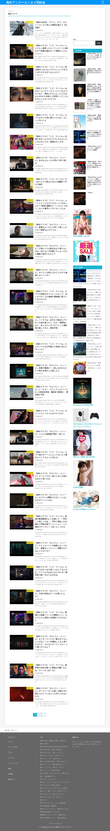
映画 (9, 768)
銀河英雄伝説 (62, 817)
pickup (63, 740)
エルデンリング (60, 755)
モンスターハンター (59, 794)
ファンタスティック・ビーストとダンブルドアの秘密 (54, 788)
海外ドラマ (11, 779)
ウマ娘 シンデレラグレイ (48, 755)
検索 (74, 39)
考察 (43, 817)
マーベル (11, 758)
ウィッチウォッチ (59, 752)
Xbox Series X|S (58, 749)
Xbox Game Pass (46, 749)
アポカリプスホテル (46, 752)
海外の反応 (62, 814)
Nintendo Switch (55, 740)
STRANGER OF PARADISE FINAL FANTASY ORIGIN (54, 746)
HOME (8, 730)
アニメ (10, 741)
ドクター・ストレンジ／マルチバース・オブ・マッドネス (55, 782)
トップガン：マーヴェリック (49, 779)
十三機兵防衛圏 (45, 806)
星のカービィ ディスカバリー (49, 809)
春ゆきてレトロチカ (64, 809)
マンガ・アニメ (13, 763)
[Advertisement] (87, 23)
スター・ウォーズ (59, 767)
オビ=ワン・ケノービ (47, 758)
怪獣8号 (54, 806)
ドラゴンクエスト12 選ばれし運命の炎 (51, 785)
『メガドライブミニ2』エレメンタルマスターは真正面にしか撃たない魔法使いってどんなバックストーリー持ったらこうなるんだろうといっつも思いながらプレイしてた (87, 278)
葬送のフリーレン (51, 817)
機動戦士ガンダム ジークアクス (49, 814)
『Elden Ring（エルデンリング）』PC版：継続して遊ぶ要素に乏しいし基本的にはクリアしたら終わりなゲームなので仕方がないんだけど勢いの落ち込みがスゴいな (87, 351)
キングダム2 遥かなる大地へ (48, 761)
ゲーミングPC (12, 747)
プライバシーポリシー (55, 823)
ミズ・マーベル (53, 791)
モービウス (44, 800)
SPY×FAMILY (45, 743)
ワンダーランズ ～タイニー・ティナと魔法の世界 (53, 803)
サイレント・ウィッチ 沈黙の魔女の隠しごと (52, 764)
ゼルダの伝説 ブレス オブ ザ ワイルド (51, 773)
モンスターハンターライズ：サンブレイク (52, 797)
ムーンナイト (63, 791)
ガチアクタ (58, 758)
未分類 (10, 774)
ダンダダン (66, 773)
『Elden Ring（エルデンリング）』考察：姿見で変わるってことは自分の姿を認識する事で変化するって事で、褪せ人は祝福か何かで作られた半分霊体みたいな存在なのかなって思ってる (87, 332)
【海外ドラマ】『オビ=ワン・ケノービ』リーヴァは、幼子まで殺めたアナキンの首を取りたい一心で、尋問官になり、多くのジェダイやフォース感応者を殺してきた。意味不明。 (87, 313)
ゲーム (10, 752)
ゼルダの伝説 (56, 770)
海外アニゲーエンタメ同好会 (25, 2)
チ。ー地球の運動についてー (49, 776)
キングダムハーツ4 (63, 761)
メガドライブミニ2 (46, 794)
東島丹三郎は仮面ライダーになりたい (51, 812)
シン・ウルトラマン (46, 767)
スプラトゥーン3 (46, 770)
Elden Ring (44, 740)
